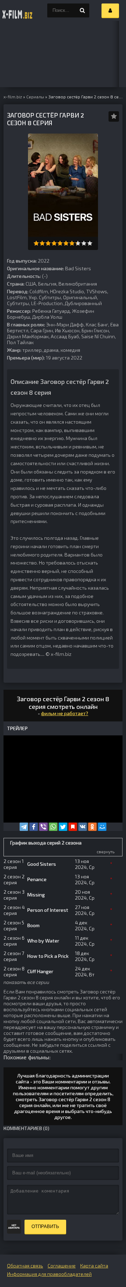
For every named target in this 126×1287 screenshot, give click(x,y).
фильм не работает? (64, 713)
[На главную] (17, 10)
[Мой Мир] (102, 827)
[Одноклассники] (92, 827)
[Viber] (43, 827)
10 (90, 243)
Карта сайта (94, 1266)
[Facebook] (33, 827)
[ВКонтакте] (82, 827)
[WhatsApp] (53, 827)
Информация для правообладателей (49, 1274)
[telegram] (24, 827)
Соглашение (62, 1266)
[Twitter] (63, 827)
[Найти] (82, 10)
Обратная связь (25, 1266)
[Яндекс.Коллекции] (73, 827)
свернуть (105, 851)
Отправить (45, 1226)
